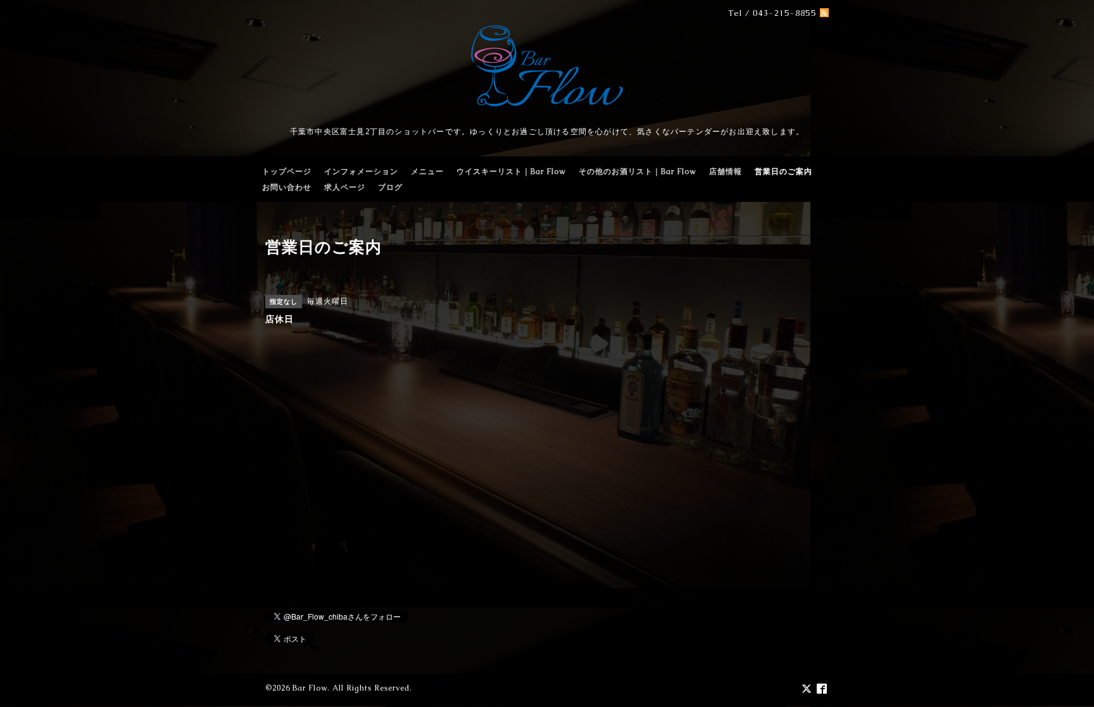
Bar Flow (309, 688)
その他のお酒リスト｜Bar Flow (637, 171)
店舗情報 (725, 171)
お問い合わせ (286, 187)
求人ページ (344, 187)
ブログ (390, 187)
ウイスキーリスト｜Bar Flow (511, 171)
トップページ (286, 171)
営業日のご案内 (783, 171)
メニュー (427, 171)
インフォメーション (361, 171)
